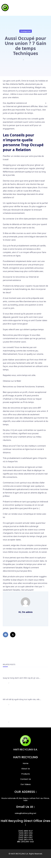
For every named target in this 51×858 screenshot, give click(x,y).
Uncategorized (25, 31)
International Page (12, 673)
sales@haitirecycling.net (25, 813)
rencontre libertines (36, 103)
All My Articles (25, 617)
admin (19, 60)
